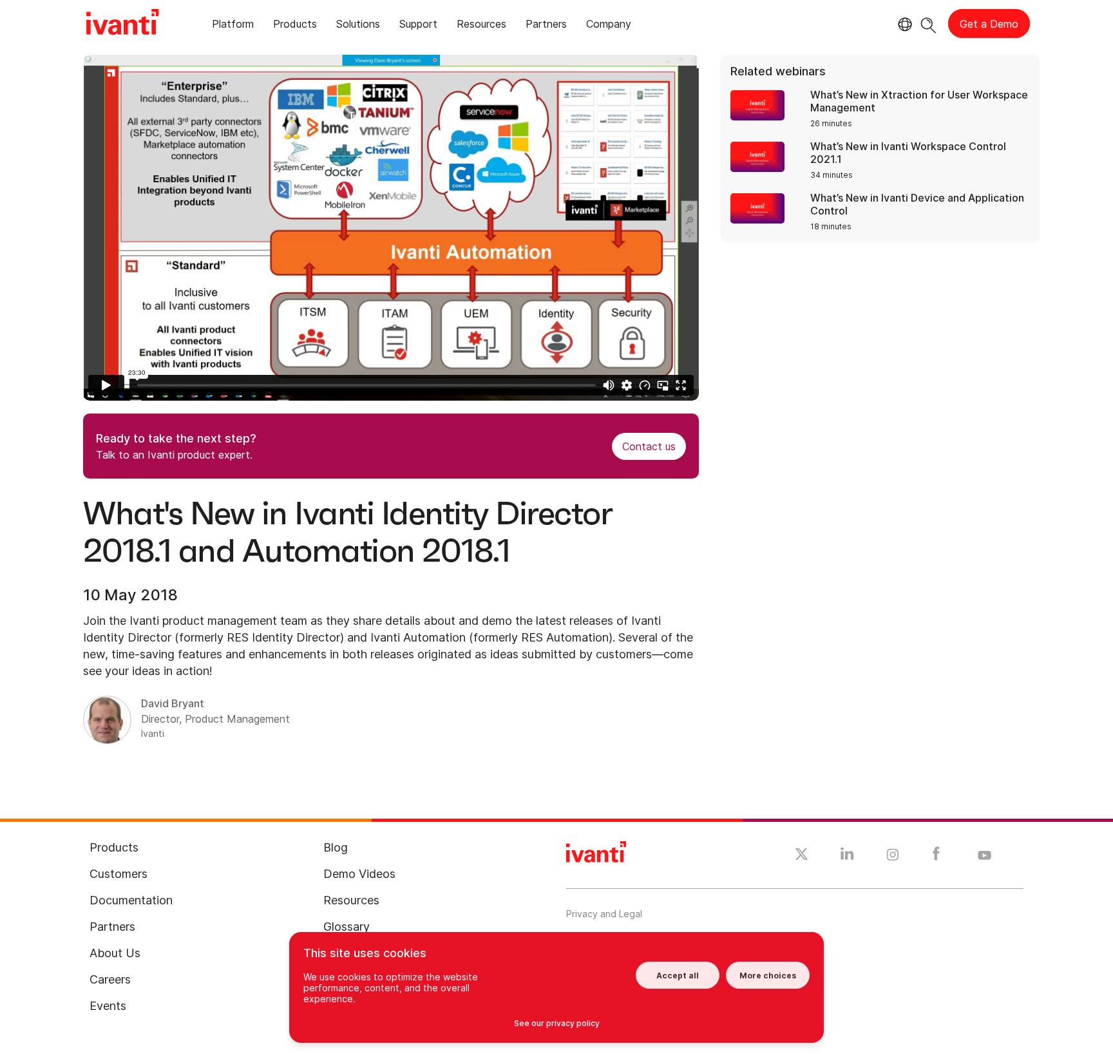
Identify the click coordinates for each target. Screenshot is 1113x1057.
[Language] (903, 24)
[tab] (232, 26)
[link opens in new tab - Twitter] (801, 856)
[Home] (122, 24)
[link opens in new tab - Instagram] (892, 856)
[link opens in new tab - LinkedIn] (847, 856)
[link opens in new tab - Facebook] (936, 856)
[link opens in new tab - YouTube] (984, 856)
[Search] (928, 23)
